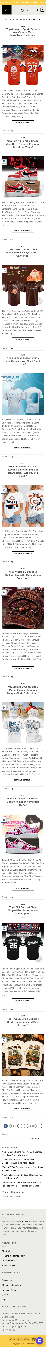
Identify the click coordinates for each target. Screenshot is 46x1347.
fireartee (24, 1221)
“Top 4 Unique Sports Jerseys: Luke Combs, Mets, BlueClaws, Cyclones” (23, 32)
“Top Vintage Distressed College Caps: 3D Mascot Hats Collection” (23, 575)
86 (34, 1126)
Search (5, 1134)
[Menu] (22, 10)
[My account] (37, 10)
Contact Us (7, 1280)
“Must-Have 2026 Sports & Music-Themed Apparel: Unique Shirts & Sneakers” (23, 690)
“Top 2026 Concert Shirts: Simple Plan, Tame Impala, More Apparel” (23, 910)
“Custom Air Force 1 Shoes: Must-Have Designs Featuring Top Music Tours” (23, 144)
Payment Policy (9, 1290)
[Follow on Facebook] (3, 1330)
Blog (23, 26)
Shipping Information (11, 1285)
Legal (4, 1300)
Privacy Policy (8, 1261)
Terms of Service (9, 1265)
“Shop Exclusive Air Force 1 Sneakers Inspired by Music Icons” (23, 801)
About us (6, 1251)
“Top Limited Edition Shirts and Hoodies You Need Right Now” (23, 361)
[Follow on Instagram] (7, 1330)
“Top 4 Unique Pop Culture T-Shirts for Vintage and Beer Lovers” (23, 1022)
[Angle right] (40, 1126)
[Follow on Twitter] (10, 1330)
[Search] (27, 9)
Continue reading (23, 122)
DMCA (5, 1295)
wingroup (34, 19)
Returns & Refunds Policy (13, 1256)
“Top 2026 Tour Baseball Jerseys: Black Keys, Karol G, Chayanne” (23, 252)
